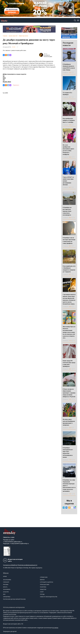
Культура (6, 592)
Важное (42, 579)
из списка (55, 627)
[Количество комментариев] (74, 72)
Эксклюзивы (7, 579)
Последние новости (68, 44)
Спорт (42, 592)
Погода (42, 594)
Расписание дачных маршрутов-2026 (14, 599)
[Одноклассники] (6, 55)
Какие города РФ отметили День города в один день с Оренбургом (69, 363)
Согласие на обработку (10, 565)
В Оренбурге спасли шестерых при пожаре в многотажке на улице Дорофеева (69, 240)
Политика (43, 587)
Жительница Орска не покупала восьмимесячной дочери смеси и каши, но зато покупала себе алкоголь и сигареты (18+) (69, 332)
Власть (5, 587)
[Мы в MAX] (75, 508)
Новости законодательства (48, 596)
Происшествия (44, 584)
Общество (43, 589)
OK (4, 80)
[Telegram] (8, 55)
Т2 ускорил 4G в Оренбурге (67, 93)
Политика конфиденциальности (27, 565)
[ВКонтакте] (4, 55)
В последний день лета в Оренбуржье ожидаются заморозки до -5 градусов (69, 269)
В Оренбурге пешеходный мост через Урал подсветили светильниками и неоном (68, 452)
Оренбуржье (6, 596)
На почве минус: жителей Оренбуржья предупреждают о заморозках (69, 422)
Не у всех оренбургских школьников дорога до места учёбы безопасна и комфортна (68, 149)
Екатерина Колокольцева (48, 55)
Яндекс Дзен (7, 82)
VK (3, 76)
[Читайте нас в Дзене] (72, 508)
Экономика (6, 589)
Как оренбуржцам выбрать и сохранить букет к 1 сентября (69, 120)
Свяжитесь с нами (8, 537)
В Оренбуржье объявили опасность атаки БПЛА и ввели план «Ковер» (69, 67)
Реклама (5, 584)
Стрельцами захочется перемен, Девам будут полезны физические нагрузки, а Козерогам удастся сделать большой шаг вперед (69, 299)
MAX (4, 78)
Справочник (44, 577)
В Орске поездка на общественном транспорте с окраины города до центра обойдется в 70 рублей (69, 392)
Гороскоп (6, 582)
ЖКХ (4, 594)
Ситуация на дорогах (46, 582)
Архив (5, 576)
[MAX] (10, 55)
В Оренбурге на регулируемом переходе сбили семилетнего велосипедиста (67, 211)
